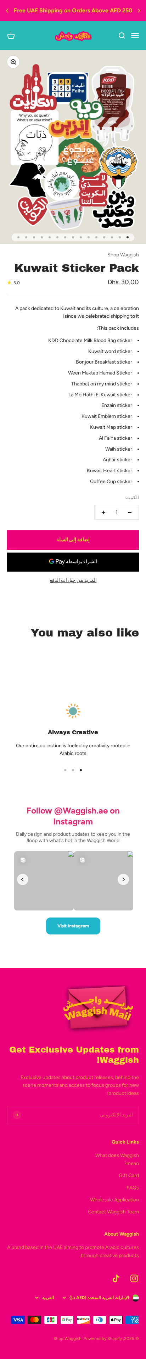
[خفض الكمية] (130, 512)
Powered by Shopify (103, 1338)
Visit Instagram (73, 925)
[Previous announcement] (7, 10)
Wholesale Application (114, 1200)
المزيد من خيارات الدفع (73, 580)
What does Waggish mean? (117, 1159)
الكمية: (132, 498)
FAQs (133, 1188)
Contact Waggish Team (113, 1212)
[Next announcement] (138, 10)
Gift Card (129, 1175)
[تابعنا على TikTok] (116, 1278)
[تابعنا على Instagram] (134, 1278)
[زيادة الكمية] (103, 512)
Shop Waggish (123, 255)
